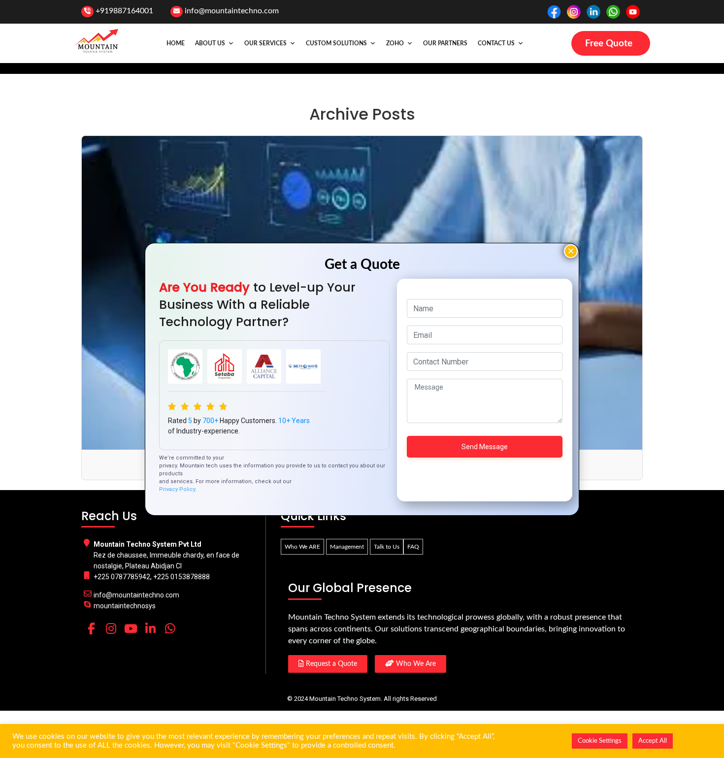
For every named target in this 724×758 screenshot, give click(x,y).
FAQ (413, 547)
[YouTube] (130, 628)
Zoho (395, 43)
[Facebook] (91, 628)
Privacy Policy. (178, 489)
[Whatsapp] (170, 628)
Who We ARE (302, 547)
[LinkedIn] (150, 628)
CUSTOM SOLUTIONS (336, 43)
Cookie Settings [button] (600, 741)
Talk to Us (386, 547)
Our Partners (445, 43)
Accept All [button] (652, 741)
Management (347, 547)
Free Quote (608, 43)
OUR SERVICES (265, 43)
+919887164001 (124, 11)
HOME (175, 43)
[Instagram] (111, 628)
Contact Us (496, 43)
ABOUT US (210, 43)
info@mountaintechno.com (232, 11)
